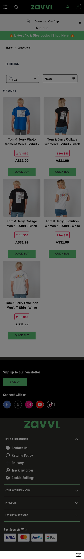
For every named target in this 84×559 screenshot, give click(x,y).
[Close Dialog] (78, 554)
